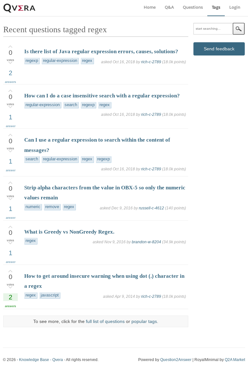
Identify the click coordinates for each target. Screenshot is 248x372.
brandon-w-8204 (146, 242)
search (71, 105)
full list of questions (105, 321)
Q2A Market (235, 359)
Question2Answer (175, 359)
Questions (193, 7)
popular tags (144, 321)
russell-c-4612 (151, 208)
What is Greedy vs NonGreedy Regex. (69, 232)
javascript (50, 295)
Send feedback (219, 48)
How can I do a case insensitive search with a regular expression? (102, 96)
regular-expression (60, 60)
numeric (33, 207)
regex (87, 60)
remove (52, 207)
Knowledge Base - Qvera (41, 359)
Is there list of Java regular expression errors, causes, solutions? (101, 51)
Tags (216, 7)
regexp (32, 60)
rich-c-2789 (151, 62)
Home (150, 7)
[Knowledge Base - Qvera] (19, 11)
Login (234, 7)
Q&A (169, 7)
